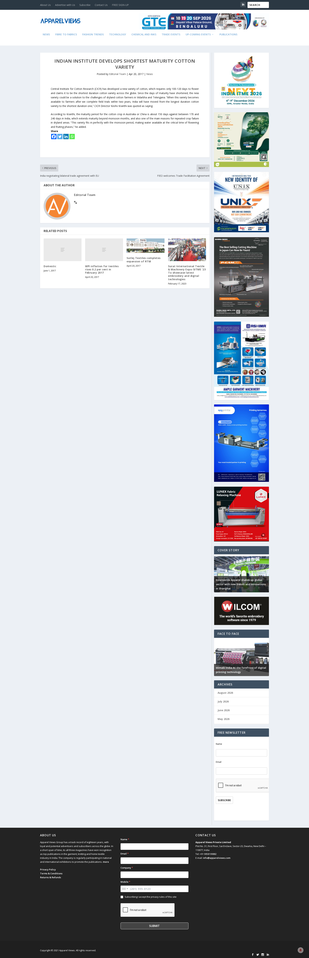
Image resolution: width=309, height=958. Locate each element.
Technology (117, 34)
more (106, 861)
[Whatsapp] (72, 136)
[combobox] (125, 889)
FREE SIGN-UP (120, 5)
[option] (244, 573)
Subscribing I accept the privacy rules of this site (150, 896)
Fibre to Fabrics (66, 34)
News (46, 34)
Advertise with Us (65, 5)
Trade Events (171, 34)
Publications (228, 34)
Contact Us (101, 5)
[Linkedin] (66, 136)
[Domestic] (63, 249)
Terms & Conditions (51, 873)
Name (219, 743)
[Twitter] (60, 136)
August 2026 (225, 692)
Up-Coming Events (198, 34)
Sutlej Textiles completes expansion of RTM (144, 259)
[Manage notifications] (300, 950)
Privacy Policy (48, 869)
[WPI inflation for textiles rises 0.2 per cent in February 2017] (104, 249)
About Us (45, 5)
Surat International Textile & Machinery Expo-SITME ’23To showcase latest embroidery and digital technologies (187, 272)
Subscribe (84, 5)
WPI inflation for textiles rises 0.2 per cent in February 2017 (102, 269)
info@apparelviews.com (216, 857)
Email (218, 761)
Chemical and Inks (143, 34)
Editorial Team (117, 74)
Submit (154, 926)
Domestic (50, 266)
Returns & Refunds (50, 877)
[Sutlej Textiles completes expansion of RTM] (146, 245)
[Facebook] (54, 136)
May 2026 (223, 719)
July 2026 (223, 701)
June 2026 (224, 710)
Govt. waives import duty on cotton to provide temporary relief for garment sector (243, 584)
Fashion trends (93, 34)
